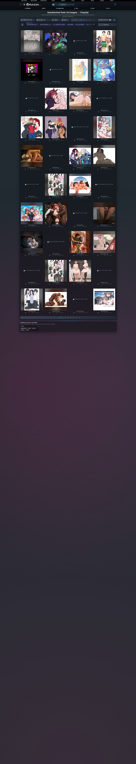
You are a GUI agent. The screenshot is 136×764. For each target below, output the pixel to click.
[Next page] (89, 20)
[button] (33, 4)
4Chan (72, 0)
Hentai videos (34, 0)
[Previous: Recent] (99, 24)
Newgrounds (44, 0)
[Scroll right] (94, 24)
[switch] (105, 20)
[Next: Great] (115, 24)
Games (82, 0)
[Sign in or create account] (115, 4)
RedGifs (102, 0)
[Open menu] (20, 4)
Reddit (111, 0)
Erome (92, 0)
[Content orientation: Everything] (24, 4)
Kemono (63, 0)
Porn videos (24, 0)
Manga (53, 0)
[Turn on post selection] (22, 24)
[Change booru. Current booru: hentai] (53, 4)
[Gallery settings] (114, 20)
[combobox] (80, 5)
